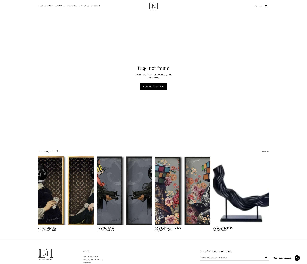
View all (265, 151)
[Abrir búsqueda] (255, 6)
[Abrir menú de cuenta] (260, 6)
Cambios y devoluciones (93, 260)
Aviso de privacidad (90, 257)
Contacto (87, 263)
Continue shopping (153, 87)
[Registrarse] (266, 257)
